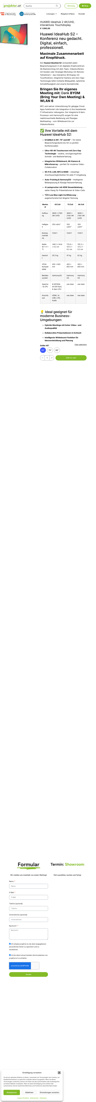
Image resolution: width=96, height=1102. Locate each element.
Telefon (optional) (16, 904)
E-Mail (11, 892)
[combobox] (42, 6)
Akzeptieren (12, 1092)
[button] (59, 1073)
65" (42, 350)
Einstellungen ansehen (49, 1092)
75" (50, 350)
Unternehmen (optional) (18, 915)
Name (11, 881)
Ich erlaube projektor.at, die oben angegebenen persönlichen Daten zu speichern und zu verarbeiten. (27, 947)
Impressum (43, 1098)
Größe (44, 345)
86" (57, 350)
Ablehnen (29, 1092)
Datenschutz (34, 1098)
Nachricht (13, 926)
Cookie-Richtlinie (23, 1098)
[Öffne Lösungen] (56, 14)
